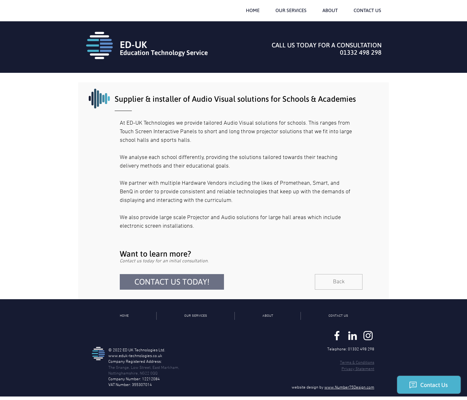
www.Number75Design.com (349, 387)
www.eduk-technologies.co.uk (135, 356)
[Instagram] (368, 335)
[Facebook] (337, 335)
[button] (291, 10)
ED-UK (133, 44)
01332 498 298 (361, 52)
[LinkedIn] (352, 335)
